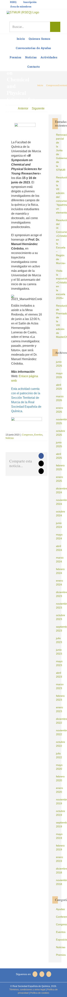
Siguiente (38, 108)
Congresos (27, 434)
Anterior (23, 108)
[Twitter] (41, 974)
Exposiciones (57, 939)
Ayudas (57, 909)
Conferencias (57, 916)
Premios (57, 954)
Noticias (10, 438)
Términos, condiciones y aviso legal (27, 989)
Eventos (38, 434)
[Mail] (35, 974)
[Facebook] (48, 974)
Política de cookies (39, 993)
